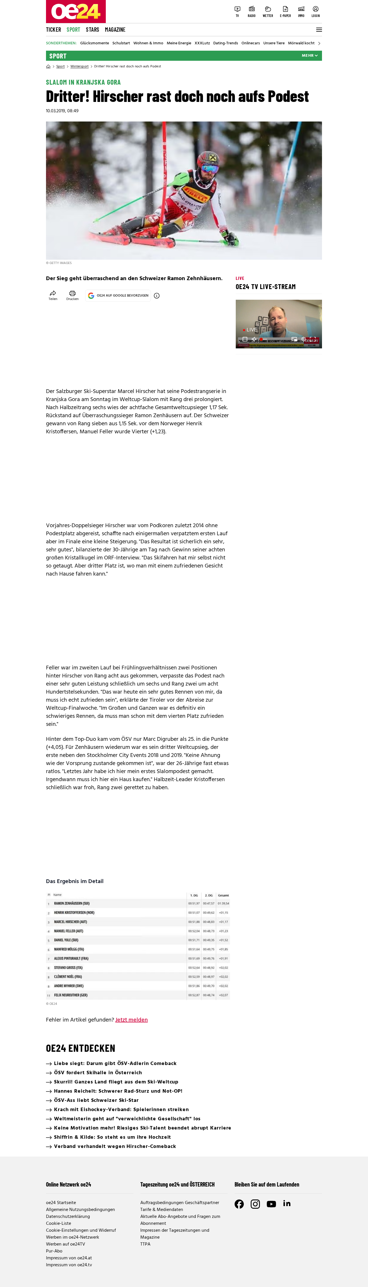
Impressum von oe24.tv (69, 1265)
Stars (92, 29)
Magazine (115, 29)
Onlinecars (250, 43)
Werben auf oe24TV (65, 1244)
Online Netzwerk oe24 (68, 1184)
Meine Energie (179, 43)
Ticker (53, 29)
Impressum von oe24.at (69, 1258)
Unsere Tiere (274, 43)
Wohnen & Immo (148, 43)
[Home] (48, 66)
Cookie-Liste (58, 1223)
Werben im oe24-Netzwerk (72, 1237)
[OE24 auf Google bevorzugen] (156, 295)
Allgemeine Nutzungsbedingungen (80, 1210)
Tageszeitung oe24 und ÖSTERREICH (177, 1184)
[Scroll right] (319, 43)
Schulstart (121, 43)
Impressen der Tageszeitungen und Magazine (174, 1234)
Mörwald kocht (301, 43)
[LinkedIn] (287, 1204)
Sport (73, 29)
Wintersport (79, 66)
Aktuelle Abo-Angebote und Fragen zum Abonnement (180, 1220)
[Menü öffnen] (318, 30)
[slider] (264, 339)
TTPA (145, 1244)
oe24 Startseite (61, 1203)
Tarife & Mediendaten (161, 1210)
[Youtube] (271, 1204)
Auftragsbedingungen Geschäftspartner (179, 1203)
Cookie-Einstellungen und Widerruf (81, 1230)
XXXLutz (202, 43)
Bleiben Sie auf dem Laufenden (267, 1184)
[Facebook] (239, 1204)
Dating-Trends (225, 43)
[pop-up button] (303, 339)
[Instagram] (255, 1204)
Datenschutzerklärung (68, 1216)
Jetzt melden (131, 1020)
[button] (245, 339)
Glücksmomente (94, 43)
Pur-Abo (54, 1251)
